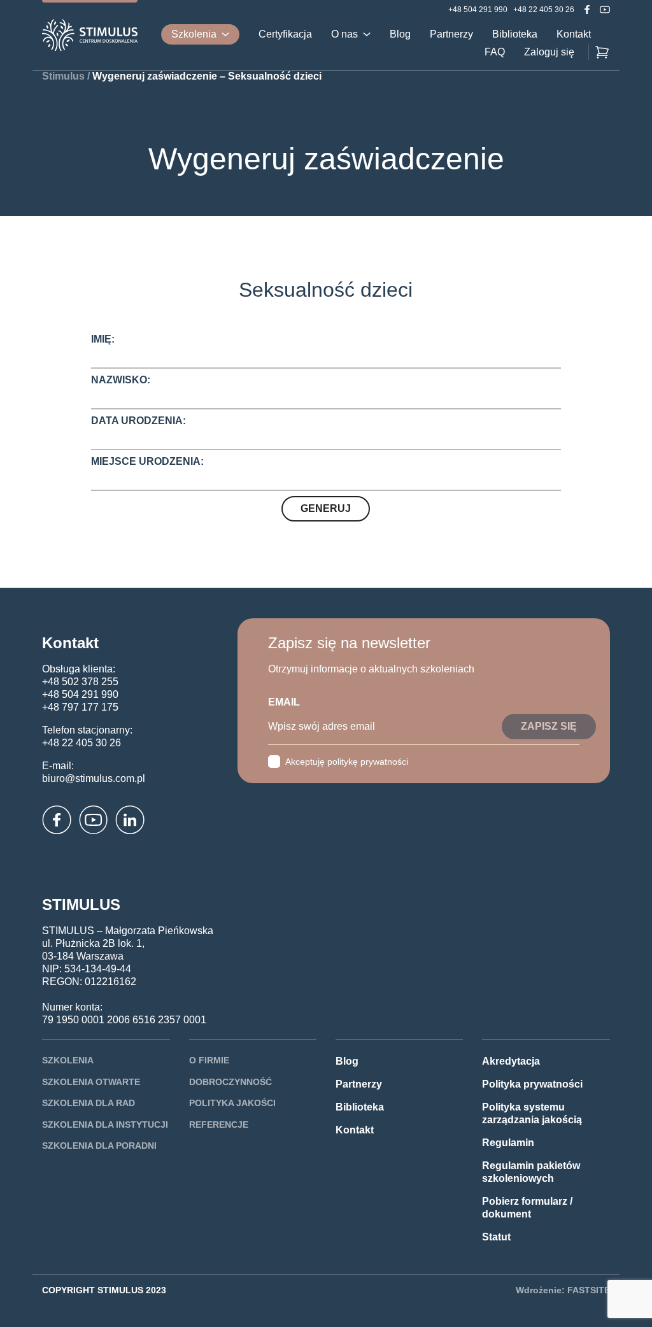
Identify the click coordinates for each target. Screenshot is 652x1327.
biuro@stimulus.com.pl (93, 778)
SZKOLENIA (68, 1060)
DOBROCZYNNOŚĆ (230, 1082)
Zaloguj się (549, 52)
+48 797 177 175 (80, 707)
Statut (496, 1236)
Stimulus (63, 76)
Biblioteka (514, 34)
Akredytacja (511, 1061)
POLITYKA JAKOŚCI (232, 1103)
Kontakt (573, 34)
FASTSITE (588, 1290)
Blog (400, 34)
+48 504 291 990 (477, 9)
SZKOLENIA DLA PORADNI (99, 1145)
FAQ (495, 52)
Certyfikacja (285, 34)
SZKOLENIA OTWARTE (91, 1082)
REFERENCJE (218, 1124)
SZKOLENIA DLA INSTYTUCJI (105, 1124)
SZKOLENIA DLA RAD (88, 1103)
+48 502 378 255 (80, 681)
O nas (344, 34)
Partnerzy (451, 34)
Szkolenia (193, 34)
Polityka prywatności (532, 1084)
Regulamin (508, 1142)
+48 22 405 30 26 (543, 9)
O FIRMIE (209, 1060)
